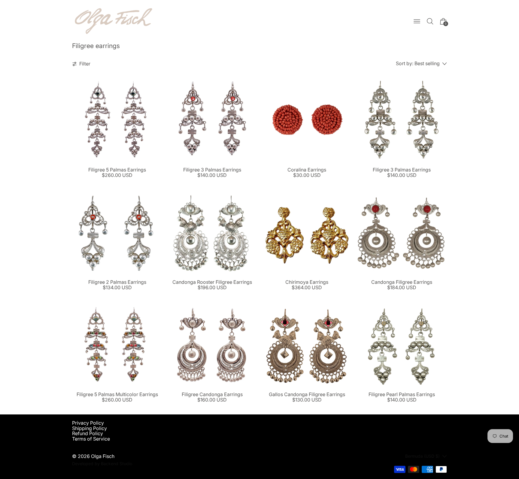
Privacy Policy (88, 423)
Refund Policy (87, 433)
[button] (430, 21)
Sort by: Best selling (418, 63)
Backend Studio (116, 463)
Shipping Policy (89, 428)
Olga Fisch (102, 456)
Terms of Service (91, 439)
